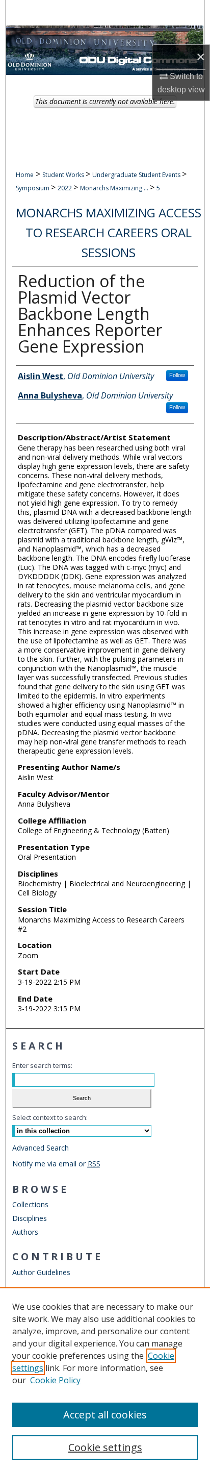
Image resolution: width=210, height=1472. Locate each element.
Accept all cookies (105, 1414)
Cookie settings (105, 1447)
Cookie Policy (55, 1380)
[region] (105, 1379)
